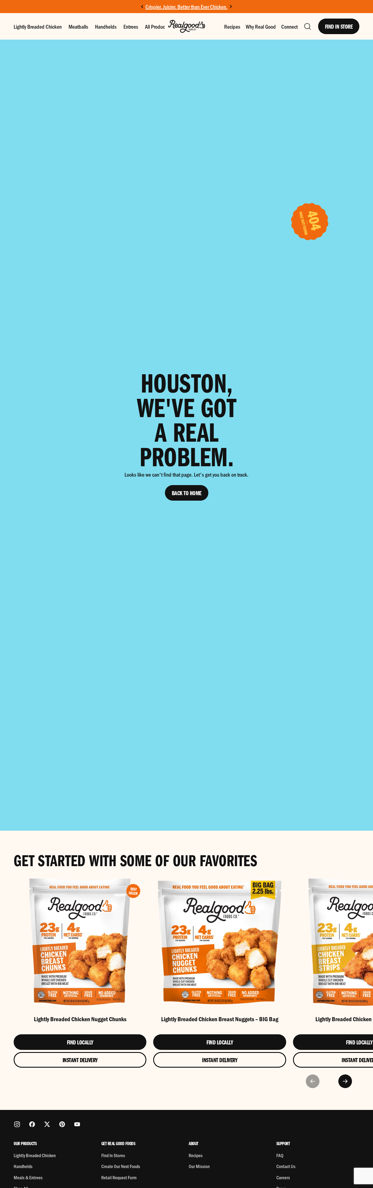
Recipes (232, 26)
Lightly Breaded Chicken (38, 26)
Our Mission (199, 1166)
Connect (289, 26)
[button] (307, 26)
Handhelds (106, 26)
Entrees (130, 26)
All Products (157, 26)
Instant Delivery (80, 1060)
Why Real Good (261, 26)
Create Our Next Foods (120, 1166)
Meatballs (78, 26)
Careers (283, 1177)
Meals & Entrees (28, 1177)
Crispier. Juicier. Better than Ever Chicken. (186, 6)
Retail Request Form (119, 1177)
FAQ (279, 1155)
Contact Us (285, 1166)
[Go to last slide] (142, 6)
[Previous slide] (312, 1081)
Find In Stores (113, 1155)
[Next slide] (230, 6)
